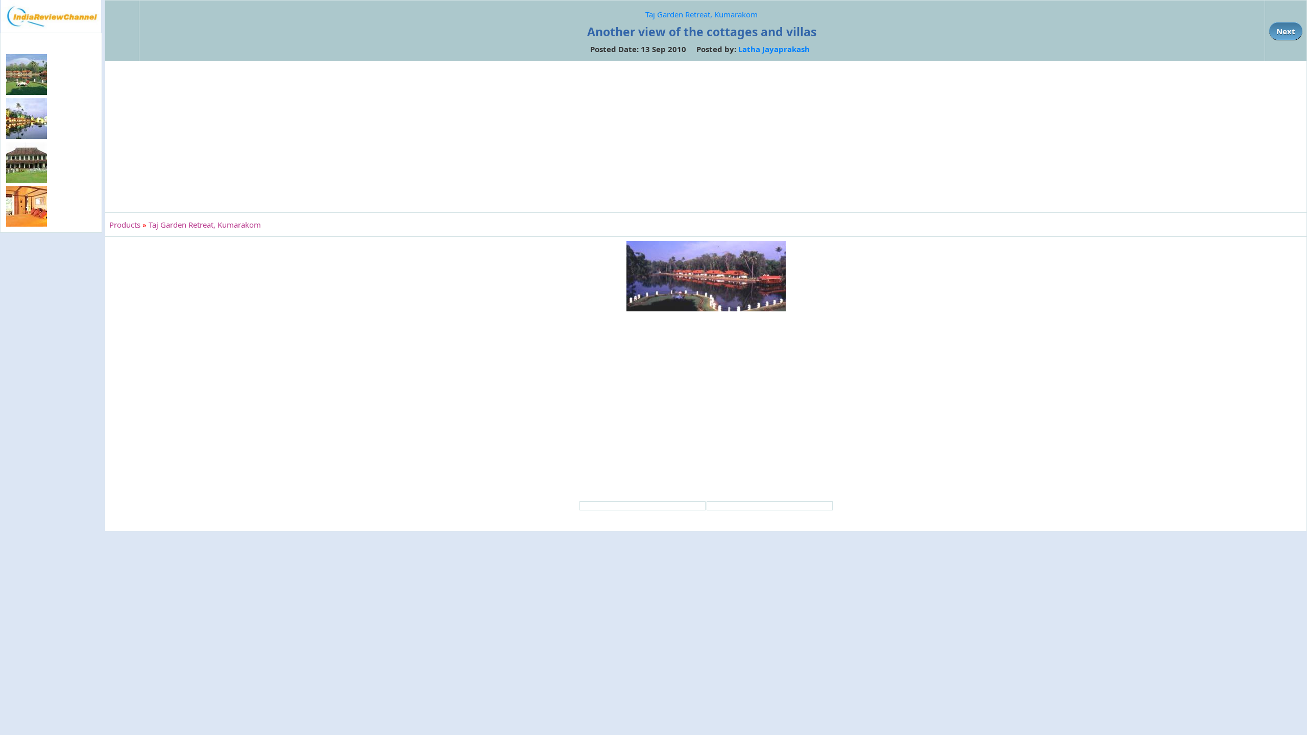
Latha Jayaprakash (774, 49)
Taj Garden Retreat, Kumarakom (701, 14)
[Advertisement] (51, 401)
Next (1285, 31)
